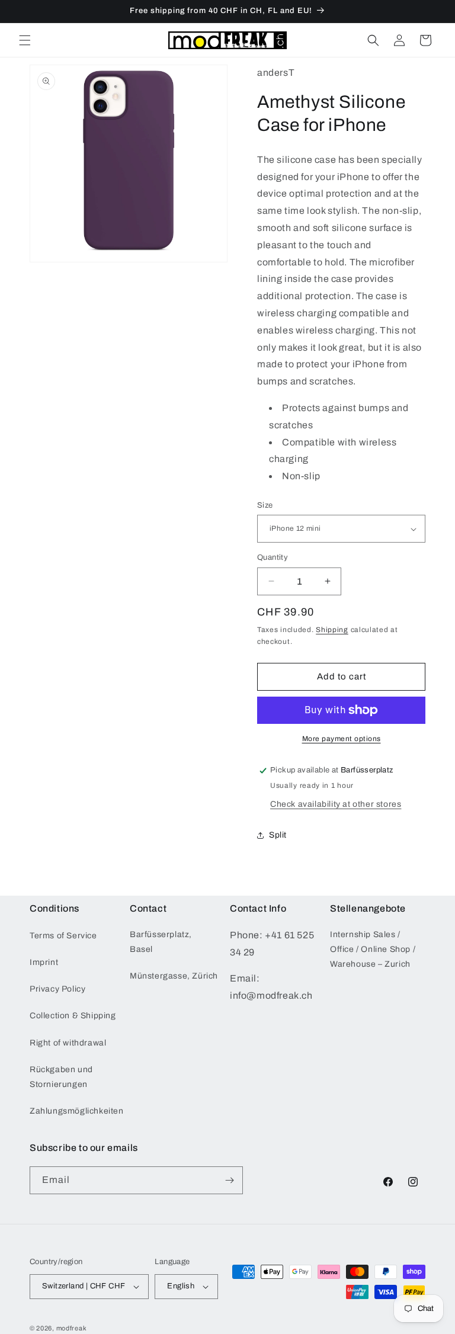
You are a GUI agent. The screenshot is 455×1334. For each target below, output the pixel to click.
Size (265, 505)
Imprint (44, 962)
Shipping (332, 630)
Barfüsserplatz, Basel (161, 942)
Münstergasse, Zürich (174, 975)
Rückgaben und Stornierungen (61, 1077)
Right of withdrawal (68, 1042)
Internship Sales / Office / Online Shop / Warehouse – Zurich (372, 949)
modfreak (71, 1328)
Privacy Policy (57, 989)
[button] (25, 40)
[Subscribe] (229, 1180)
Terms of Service (63, 935)
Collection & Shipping (73, 1015)
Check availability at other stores (335, 804)
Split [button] (278, 834)
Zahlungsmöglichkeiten (77, 1111)
